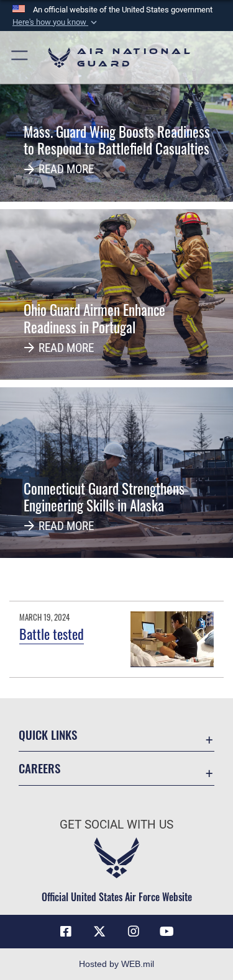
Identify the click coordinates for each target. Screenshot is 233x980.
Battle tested (51, 634)
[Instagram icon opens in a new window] (133, 931)
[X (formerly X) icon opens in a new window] (99, 931)
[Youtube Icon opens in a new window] (167, 931)
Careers (39, 768)
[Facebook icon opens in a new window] (66, 931)
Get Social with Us (116, 824)
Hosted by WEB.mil (116, 964)
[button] (55, 22)
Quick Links (48, 735)
